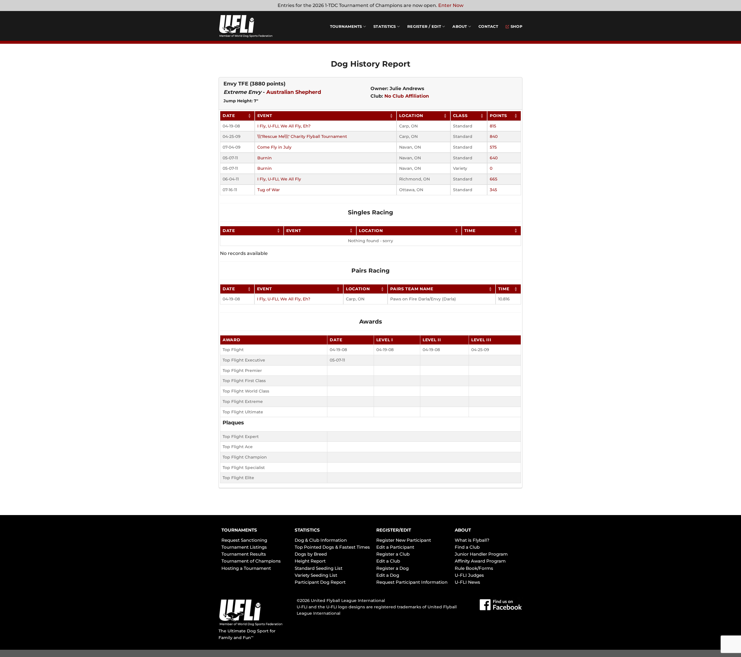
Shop (516, 26)
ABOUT (463, 530)
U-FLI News (467, 582)
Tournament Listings (244, 547)
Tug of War (268, 189)
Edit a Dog (387, 575)
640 (494, 157)
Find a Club (467, 547)
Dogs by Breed (311, 554)
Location (411, 115)
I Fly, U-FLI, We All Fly (279, 179)
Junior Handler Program (481, 554)
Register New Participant (403, 540)
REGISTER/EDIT (393, 530)
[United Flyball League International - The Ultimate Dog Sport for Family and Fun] (253, 26)
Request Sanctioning (244, 540)
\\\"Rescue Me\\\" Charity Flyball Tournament (302, 136)
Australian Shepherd (293, 92)
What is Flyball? (472, 540)
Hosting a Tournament (246, 568)
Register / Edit (424, 26)
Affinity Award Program (480, 561)
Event (264, 115)
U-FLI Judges (469, 575)
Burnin (264, 157)
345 (493, 189)
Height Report (310, 561)
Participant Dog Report (320, 582)
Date (229, 115)
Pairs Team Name (411, 288)
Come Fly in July (274, 147)
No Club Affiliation (406, 96)
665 (493, 179)
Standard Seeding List (318, 568)
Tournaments (346, 26)
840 (494, 136)
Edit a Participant (395, 547)
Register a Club (393, 554)
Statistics (384, 26)
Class (460, 115)
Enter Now (450, 5)
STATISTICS (307, 530)
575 (493, 147)
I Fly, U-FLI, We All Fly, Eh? (284, 126)
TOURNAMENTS (239, 530)
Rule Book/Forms (474, 568)
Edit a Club (388, 561)
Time (470, 230)
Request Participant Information (411, 582)
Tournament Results (243, 554)
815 (493, 126)
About (459, 26)
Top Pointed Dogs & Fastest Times (332, 547)
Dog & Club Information (321, 540)
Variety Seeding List (316, 575)
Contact (488, 26)
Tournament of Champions (251, 561)
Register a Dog (392, 568)
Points (498, 115)
